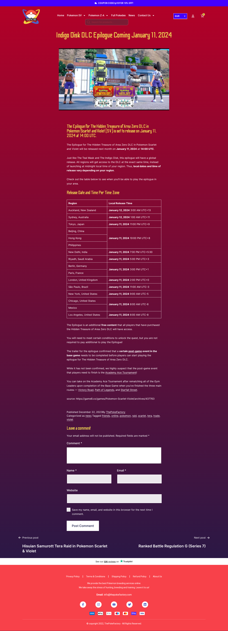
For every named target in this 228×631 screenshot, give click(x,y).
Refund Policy (139, 576)
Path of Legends (104, 389)
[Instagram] (98, 604)
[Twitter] (129, 604)
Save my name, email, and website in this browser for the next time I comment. (112, 511)
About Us (157, 576)
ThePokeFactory (115, 412)
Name (72, 470)
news (88, 415)
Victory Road (86, 389)
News (132, 15)
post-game (135, 351)
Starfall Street (129, 389)
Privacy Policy (73, 576)
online (114, 415)
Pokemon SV (74, 15)
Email (121, 470)
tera (149, 415)
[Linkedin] (145, 604)
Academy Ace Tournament (120, 372)
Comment (74, 443)
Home (60, 15)
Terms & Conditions (95, 576)
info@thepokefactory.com (118, 594)
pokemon (125, 415)
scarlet (142, 415)
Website (72, 490)
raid (134, 415)
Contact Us (144, 15)
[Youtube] (114, 604)
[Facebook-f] (83, 604)
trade (156, 415)
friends (106, 415)
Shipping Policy (119, 576)
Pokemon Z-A (96, 15)
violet (70, 419)
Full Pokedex (118, 15)
